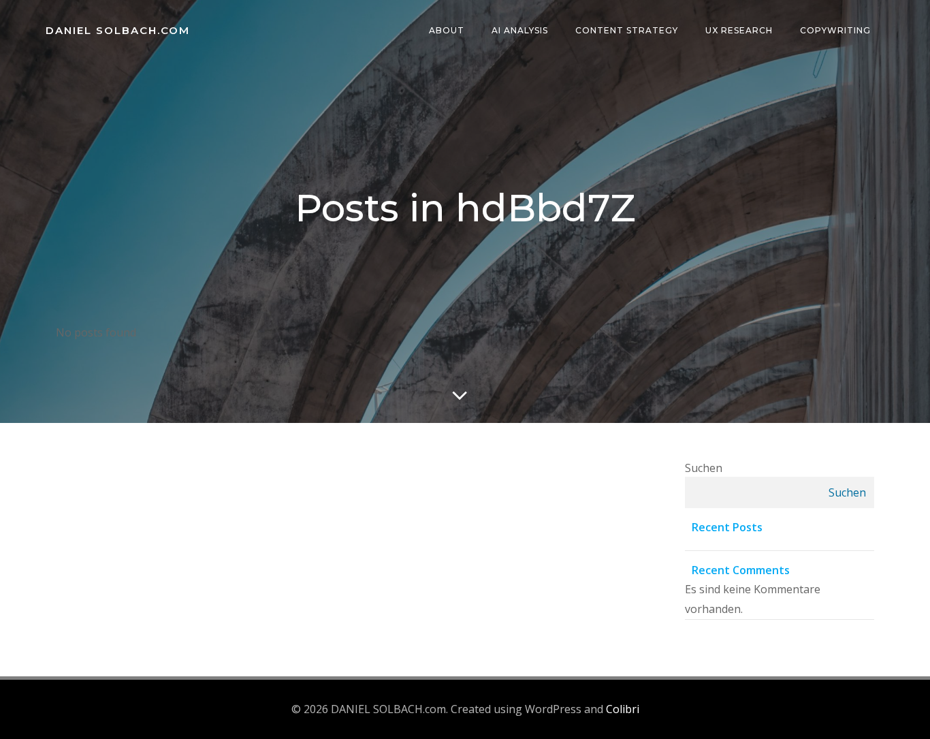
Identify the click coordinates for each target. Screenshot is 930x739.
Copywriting (835, 30)
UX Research (739, 30)
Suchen (703, 467)
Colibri (622, 709)
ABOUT (446, 30)
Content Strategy (626, 30)
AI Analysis (520, 30)
